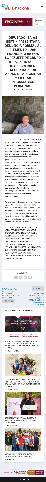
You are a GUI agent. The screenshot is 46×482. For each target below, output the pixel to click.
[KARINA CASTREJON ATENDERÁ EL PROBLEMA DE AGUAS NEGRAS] (23, 439)
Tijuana (29, 89)
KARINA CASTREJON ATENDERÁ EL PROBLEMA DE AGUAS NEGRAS (20, 455)
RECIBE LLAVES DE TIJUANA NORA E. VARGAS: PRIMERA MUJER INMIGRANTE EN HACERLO (22, 420)
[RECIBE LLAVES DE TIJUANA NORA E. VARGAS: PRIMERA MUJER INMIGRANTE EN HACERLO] (23, 403)
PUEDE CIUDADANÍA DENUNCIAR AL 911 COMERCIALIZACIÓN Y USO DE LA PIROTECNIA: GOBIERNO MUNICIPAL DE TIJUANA (22, 344)
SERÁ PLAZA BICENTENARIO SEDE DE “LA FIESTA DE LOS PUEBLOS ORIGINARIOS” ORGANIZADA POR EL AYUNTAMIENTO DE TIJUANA (22, 383)
